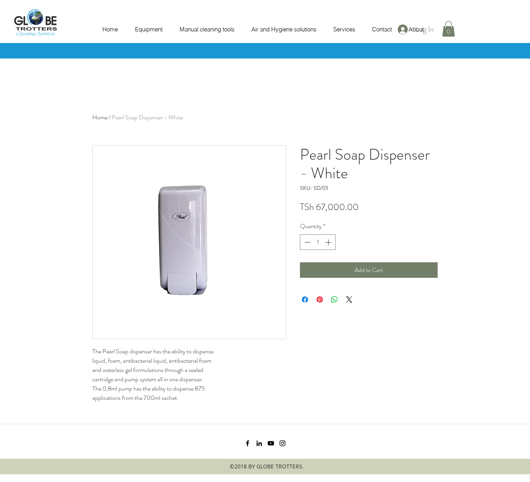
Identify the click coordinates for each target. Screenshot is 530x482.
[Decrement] (306, 242)
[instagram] (282, 443)
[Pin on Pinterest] (319, 299)
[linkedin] (259, 443)
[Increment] (329, 242)
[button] (448, 29)
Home (99, 117)
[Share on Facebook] (305, 299)
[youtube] (271, 443)
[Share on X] (349, 299)
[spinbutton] (318, 242)
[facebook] (247, 443)
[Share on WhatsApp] (334, 299)
